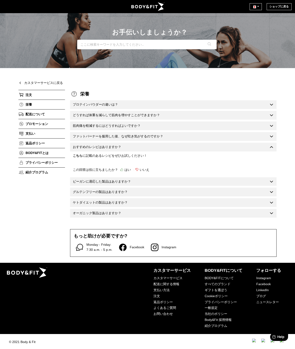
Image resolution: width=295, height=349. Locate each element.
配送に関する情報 (166, 284)
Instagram (263, 278)
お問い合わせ (163, 314)
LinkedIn (262, 290)
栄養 (29, 104)
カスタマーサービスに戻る (43, 83)
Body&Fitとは (37, 153)
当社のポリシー (216, 314)
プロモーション (37, 124)
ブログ (261, 296)
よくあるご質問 (164, 308)
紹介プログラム (37, 172)
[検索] (209, 44)
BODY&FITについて (219, 278)
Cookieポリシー (216, 296)
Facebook (263, 284)
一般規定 (211, 308)
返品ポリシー (35, 143)
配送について (35, 114)
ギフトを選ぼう (216, 290)
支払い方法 (161, 290)
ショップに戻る (279, 6)
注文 (29, 95)
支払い (30, 133)
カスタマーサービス (168, 278)
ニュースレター (267, 302)
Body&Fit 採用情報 (218, 320)
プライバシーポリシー (42, 162)
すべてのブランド (217, 284)
